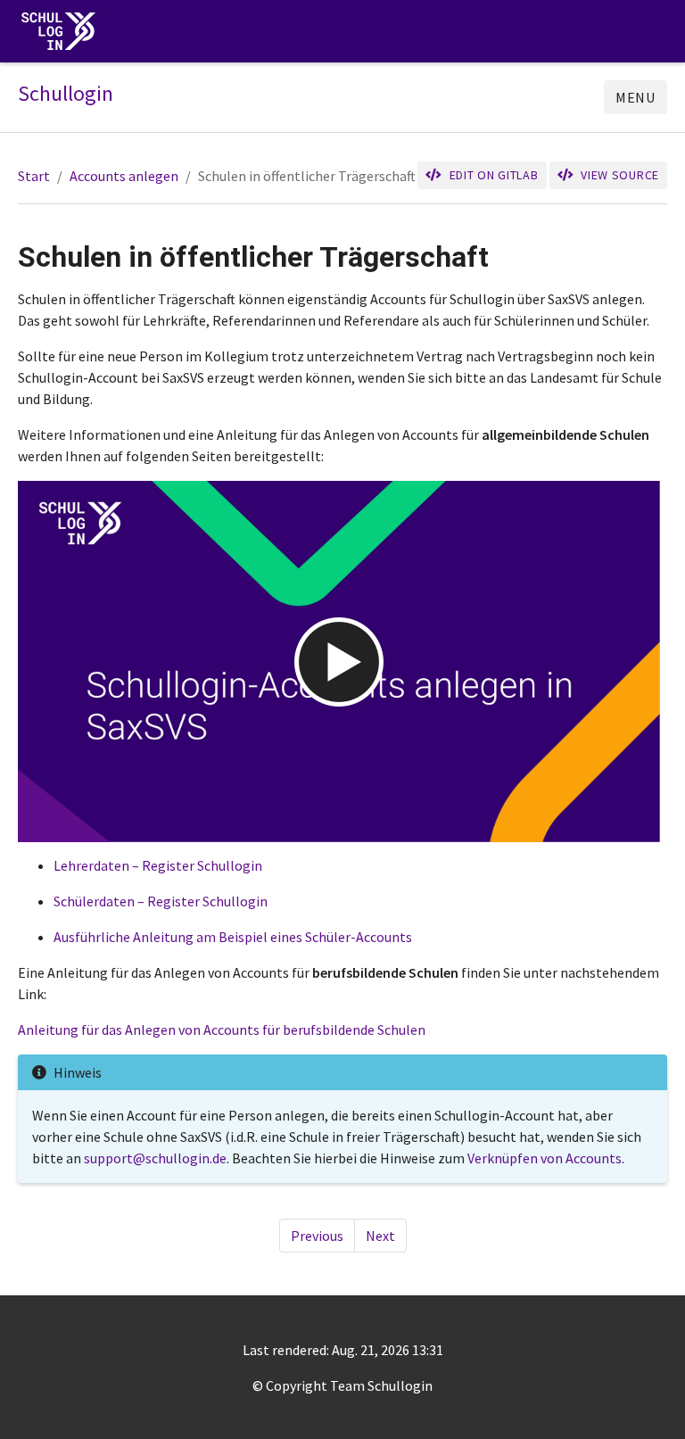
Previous (317, 1236)
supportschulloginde (155, 1158)
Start (34, 176)
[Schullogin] (62, 31)
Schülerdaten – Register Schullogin (161, 901)
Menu (635, 97)
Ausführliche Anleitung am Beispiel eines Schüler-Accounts (233, 937)
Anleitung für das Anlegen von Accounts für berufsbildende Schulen (221, 1029)
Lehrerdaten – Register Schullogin (158, 865)
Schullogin (65, 93)
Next (380, 1236)
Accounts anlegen (124, 176)
